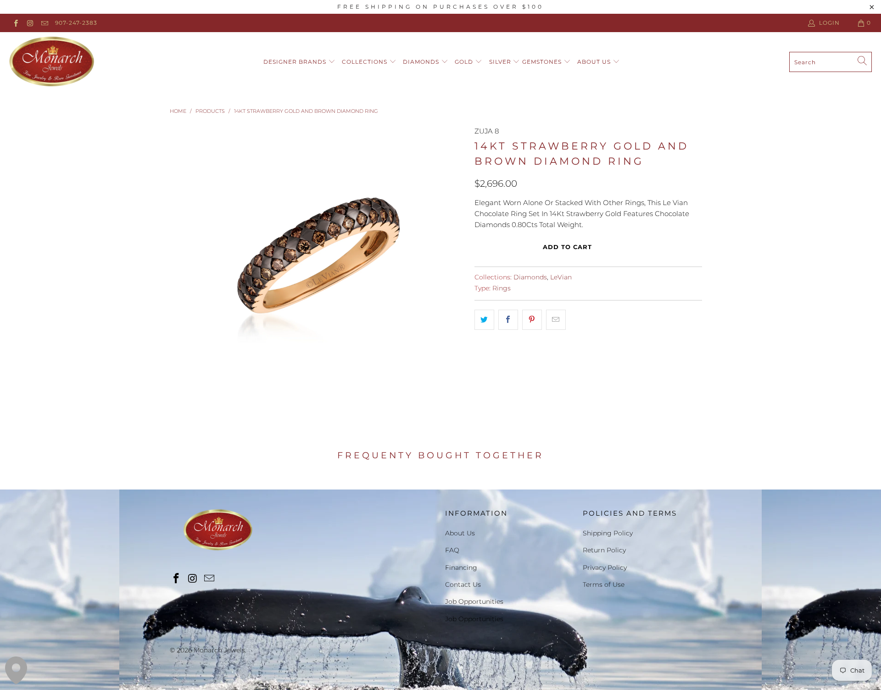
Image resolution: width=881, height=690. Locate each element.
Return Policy (604, 550)
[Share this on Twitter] (484, 320)
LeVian (561, 277)
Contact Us (463, 584)
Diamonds (422, 61)
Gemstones (542, 61)
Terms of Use (604, 584)
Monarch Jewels (219, 650)
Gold (465, 61)
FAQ (452, 550)
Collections (365, 61)
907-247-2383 (76, 22)
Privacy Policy (605, 567)
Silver (501, 61)
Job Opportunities (474, 601)
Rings (501, 288)
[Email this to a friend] (556, 320)
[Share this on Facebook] (508, 320)
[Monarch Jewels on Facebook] (15, 22)
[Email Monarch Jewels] (44, 22)
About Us (595, 61)
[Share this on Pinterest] (532, 320)
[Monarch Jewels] (51, 62)
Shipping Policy (608, 533)
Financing (461, 567)
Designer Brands (295, 61)
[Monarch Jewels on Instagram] (29, 22)
